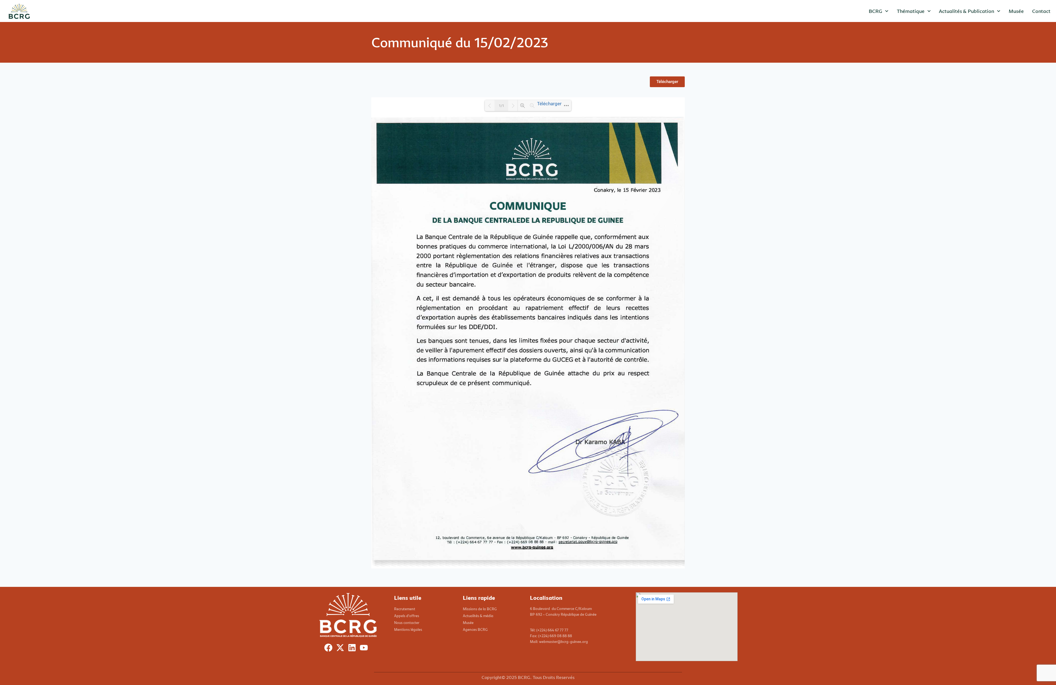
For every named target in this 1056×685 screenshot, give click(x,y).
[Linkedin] (353, 648)
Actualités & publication (966, 11)
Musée (1016, 11)
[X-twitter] (341, 648)
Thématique (911, 11)
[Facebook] (329, 648)
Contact (1041, 11)
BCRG (875, 11)
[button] (667, 81)
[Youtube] (365, 648)
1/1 (501, 106)
